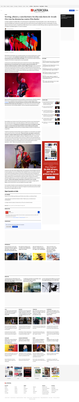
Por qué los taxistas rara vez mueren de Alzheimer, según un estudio (25, 248)
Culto (6, 14)
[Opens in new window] (27, 377)
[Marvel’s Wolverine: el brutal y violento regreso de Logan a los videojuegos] (39, 256)
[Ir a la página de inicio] (39, 10)
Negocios (11, 6)
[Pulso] (18, 377)
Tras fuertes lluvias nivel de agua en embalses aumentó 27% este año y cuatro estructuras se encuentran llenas (25, 328)
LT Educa (46, 6)
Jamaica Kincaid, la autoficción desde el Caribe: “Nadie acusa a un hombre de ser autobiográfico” (20, 199)
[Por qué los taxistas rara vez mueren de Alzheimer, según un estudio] (25, 256)
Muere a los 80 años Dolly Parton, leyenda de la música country (48, 107)
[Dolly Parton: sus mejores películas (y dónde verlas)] (57, 123)
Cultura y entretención (23, 338)
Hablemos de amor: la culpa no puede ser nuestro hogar (52, 340)
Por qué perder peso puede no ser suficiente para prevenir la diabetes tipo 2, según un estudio (51, 69)
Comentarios (12, 52)
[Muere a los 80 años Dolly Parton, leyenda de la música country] (57, 107)
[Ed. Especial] (37, 377)
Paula (48, 338)
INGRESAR (76, 10)
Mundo (24, 6)
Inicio (2, 6)
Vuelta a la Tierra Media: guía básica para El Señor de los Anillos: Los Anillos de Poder (21, 196)
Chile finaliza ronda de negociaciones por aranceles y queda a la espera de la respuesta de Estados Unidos (25, 333)
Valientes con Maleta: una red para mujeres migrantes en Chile (53, 354)
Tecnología (15, 6)
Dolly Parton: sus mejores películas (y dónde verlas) (49, 123)
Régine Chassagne (21, 205)
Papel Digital (42, 6)
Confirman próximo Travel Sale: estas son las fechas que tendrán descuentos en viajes (32, 280)
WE (24, 205)
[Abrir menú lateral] (1, 10)
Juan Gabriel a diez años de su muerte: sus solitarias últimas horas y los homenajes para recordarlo (49, 111)
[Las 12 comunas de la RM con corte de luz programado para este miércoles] (51, 287)
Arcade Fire (12, 205)
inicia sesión (8, 226)
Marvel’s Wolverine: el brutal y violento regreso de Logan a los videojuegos (39, 248)
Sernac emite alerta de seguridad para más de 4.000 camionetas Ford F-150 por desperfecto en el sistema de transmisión (11, 328)
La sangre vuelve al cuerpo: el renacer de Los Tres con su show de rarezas (18, 202)
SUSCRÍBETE (50, 177)
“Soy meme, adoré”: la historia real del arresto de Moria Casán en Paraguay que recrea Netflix (48, 119)
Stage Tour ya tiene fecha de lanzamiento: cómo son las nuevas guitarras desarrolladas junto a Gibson (11, 341)
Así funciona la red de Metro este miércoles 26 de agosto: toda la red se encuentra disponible (13, 280)
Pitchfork (6, 102)
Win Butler (16, 205)
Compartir (7, 52)
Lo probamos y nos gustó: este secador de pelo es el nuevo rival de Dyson (53, 360)
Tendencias (35, 309)
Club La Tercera (36, 6)
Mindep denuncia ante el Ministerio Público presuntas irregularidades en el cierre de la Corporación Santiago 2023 (53, 333)
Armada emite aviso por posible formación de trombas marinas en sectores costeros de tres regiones (10, 333)
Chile (6, 309)
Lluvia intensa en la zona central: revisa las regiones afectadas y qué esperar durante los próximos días (11, 248)
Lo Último (31, 6)
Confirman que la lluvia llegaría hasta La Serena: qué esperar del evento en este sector (51, 66)
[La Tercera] (9, 377)
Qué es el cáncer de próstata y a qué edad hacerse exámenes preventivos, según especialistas (52, 249)
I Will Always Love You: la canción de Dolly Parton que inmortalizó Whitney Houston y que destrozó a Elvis (49, 115)
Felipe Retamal (10, 28)
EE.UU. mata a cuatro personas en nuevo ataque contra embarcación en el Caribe (51, 82)
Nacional (8, 6)
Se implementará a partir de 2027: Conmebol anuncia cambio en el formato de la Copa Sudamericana (53, 327)
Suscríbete (15, 226)
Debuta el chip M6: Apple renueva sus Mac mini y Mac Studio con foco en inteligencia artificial (11, 354)
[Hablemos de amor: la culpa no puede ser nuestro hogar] (53, 348)
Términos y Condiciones (15, 217)
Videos (27, 6)
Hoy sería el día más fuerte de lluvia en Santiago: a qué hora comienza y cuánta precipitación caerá (51, 62)
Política (5, 6)
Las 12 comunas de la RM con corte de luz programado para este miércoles (51, 279)
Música (9, 205)
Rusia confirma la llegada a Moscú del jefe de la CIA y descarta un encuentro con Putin (51, 73)
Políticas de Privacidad (22, 217)
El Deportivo (20, 6)
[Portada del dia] (51, 159)
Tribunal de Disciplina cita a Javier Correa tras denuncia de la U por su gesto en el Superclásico (53, 312)
